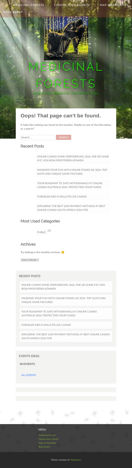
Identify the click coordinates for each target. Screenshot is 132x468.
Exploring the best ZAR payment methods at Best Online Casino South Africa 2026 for (71, 208)
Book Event (13, 12)
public (41, 232)
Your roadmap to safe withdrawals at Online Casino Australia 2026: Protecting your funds (69, 185)
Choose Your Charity (72, 5)
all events (28, 375)
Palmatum (76, 460)
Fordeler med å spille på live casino (62, 196)
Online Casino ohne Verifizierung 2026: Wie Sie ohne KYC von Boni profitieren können (73, 158)
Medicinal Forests (28, 5)
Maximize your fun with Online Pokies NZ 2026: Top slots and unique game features (72, 172)
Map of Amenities (114, 5)
